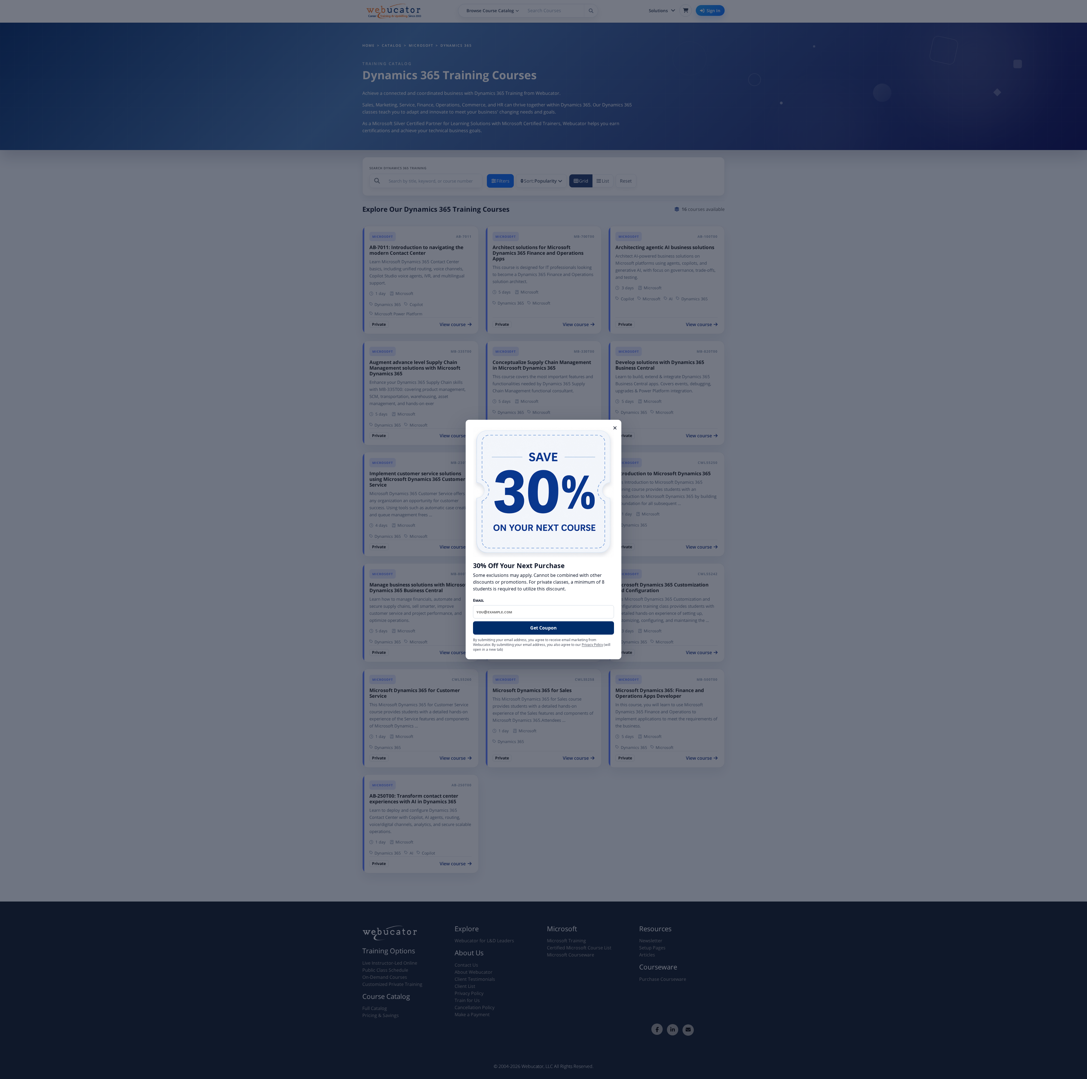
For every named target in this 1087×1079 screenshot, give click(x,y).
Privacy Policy (592, 644)
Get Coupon (543, 628)
